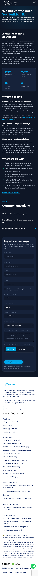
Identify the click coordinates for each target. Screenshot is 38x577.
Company (6, 280)
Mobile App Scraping (10, 429)
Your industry (9, 303)
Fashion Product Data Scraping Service (16, 527)
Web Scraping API (9, 432)
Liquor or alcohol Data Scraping (13, 473)
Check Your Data (20, 572)
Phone (7, 270)
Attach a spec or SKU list (17, 344)
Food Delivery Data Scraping (12, 443)
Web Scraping (7, 425)
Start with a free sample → (11, 192)
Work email (8, 262)
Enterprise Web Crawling (11, 422)
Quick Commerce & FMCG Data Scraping (17, 450)
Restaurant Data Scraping (11, 453)
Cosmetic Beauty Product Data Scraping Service (17, 522)
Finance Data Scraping (10, 477)
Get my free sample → (13, 362)
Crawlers (6, 495)
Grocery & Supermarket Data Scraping (16, 447)
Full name (8, 252)
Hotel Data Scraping (10, 470)
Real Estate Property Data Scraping (15, 460)
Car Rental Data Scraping (11, 467)
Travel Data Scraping (10, 457)
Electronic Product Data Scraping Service (17, 518)
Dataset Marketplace (10, 482)
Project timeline (10, 312)
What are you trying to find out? (17, 330)
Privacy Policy (7, 572)
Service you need (10, 294)
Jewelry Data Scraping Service (13, 530)
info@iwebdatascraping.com (14, 409)
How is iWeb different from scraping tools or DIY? (19, 221)
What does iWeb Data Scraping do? (19, 214)
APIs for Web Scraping (11, 504)
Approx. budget (9, 321)
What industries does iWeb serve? (19, 228)
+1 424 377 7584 (10, 406)
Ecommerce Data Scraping (12, 440)
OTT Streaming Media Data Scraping (15, 463)
